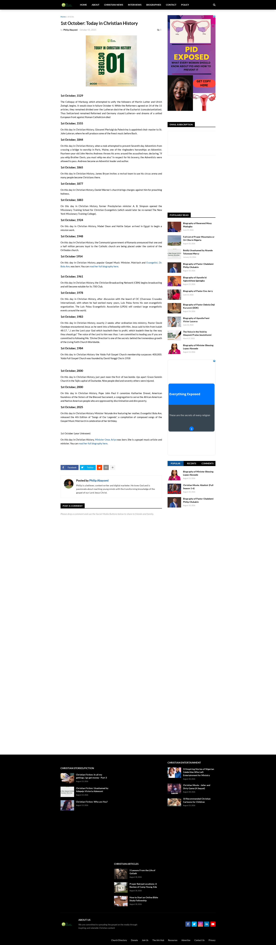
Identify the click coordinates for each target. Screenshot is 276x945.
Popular (175, 463)
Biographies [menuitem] (153, 4)
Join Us (145, 940)
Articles (71, 16)
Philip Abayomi (99, 480)
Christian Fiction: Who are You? (92, 801)
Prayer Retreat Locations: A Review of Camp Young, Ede (143, 885)
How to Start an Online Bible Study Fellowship (144, 899)
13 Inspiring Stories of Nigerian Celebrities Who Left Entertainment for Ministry (198, 772)
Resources (172, 940)
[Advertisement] (191, 631)
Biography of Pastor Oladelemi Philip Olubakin (198, 265)
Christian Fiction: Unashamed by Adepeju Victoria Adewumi (92, 790)
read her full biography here (103, 266)
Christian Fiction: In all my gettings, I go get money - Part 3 (91, 776)
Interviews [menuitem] (135, 4)
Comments (208, 463)
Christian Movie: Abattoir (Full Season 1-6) (198, 487)
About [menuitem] (95, 4)
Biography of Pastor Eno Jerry (198, 291)
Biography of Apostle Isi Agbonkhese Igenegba (195, 279)
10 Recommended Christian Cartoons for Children (197, 800)
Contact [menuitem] (171, 4)
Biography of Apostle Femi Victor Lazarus (196, 320)
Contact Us (199, 940)
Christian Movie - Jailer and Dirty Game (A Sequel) (196, 787)
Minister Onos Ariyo (106, 439)
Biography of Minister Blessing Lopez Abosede (198, 347)
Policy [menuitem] (185, 4)
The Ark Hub (158, 940)
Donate (134, 940)
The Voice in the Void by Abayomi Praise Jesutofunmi (197, 333)
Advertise (185, 940)
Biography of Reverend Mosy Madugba (197, 225)
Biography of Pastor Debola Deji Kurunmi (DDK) (199, 306)
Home (63, 16)
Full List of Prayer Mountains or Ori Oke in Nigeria (199, 238)
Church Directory (119, 940)
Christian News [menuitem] (113, 4)
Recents (191, 463)
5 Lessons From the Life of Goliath (142, 872)
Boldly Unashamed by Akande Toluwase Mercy (198, 252)
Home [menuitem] (83, 4)
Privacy (212, 940)
